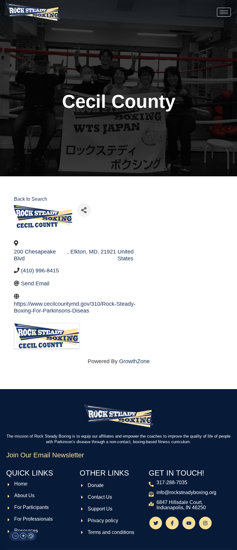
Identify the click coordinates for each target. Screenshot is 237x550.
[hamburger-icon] (224, 12)
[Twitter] (155, 523)
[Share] (84, 210)
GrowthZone (134, 361)
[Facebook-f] (172, 523)
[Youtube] (188, 523)
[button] (15, 536)
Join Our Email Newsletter (45, 455)
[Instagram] (205, 523)
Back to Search (30, 199)
